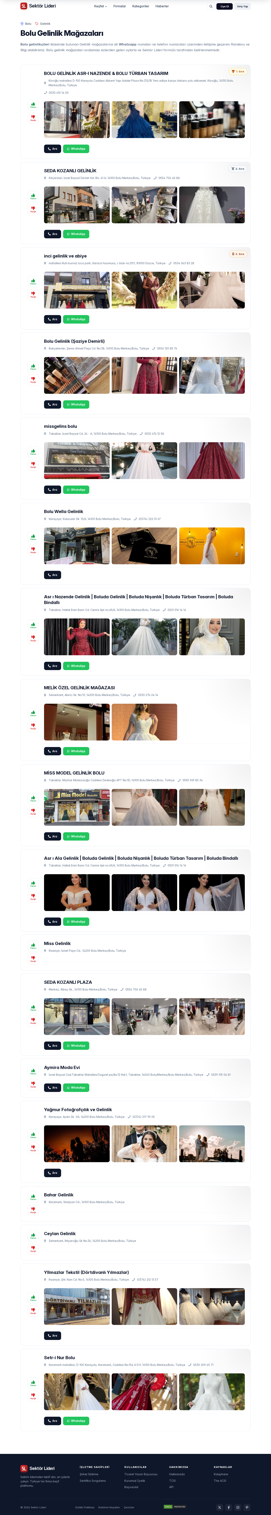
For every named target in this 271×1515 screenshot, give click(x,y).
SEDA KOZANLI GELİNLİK (70, 170)
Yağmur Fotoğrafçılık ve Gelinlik (78, 1109)
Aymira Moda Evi (62, 1067)
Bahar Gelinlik (58, 1194)
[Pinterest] (247, 1507)
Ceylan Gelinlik (60, 1233)
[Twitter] (219, 1507)
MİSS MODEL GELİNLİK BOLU (74, 772)
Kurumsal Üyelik (134, 1480)
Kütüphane (221, 1474)
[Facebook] (228, 1507)
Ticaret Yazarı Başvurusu (141, 1474)
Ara (54, 148)
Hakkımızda (177, 1474)
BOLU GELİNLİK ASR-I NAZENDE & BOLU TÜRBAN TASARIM (106, 73)
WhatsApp (78, 148)
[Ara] (210, 6)
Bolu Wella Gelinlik (63, 511)
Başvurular (131, 1487)
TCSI (172, 1480)
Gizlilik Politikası (84, 1507)
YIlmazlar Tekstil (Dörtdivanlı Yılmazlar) (86, 1272)
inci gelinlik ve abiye (65, 255)
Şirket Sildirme (89, 1474)
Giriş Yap (242, 6)
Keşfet (99, 6)
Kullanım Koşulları (109, 1507)
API (171, 1487)
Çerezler (129, 1507)
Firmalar (119, 6)
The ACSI (220, 1480)
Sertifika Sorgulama (93, 1480)
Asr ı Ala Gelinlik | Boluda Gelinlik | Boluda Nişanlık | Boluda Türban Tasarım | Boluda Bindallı (141, 858)
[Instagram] (237, 1507)
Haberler (162, 6)
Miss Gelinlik (57, 943)
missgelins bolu (60, 426)
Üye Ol (225, 6)
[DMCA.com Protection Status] (175, 1507)
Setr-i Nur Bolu (59, 1357)
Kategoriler (140, 6)
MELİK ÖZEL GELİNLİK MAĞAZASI (79, 687)
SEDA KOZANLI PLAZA (68, 982)
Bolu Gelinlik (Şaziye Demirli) (74, 341)
